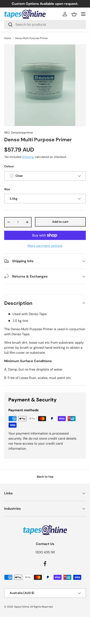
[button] (74, 14)
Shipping (28, 157)
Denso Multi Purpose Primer (31, 38)
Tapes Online (21, 606)
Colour (9, 166)
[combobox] (45, 24)
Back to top (45, 476)
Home (7, 38)
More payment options (45, 246)
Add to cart (60, 222)
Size (7, 189)
